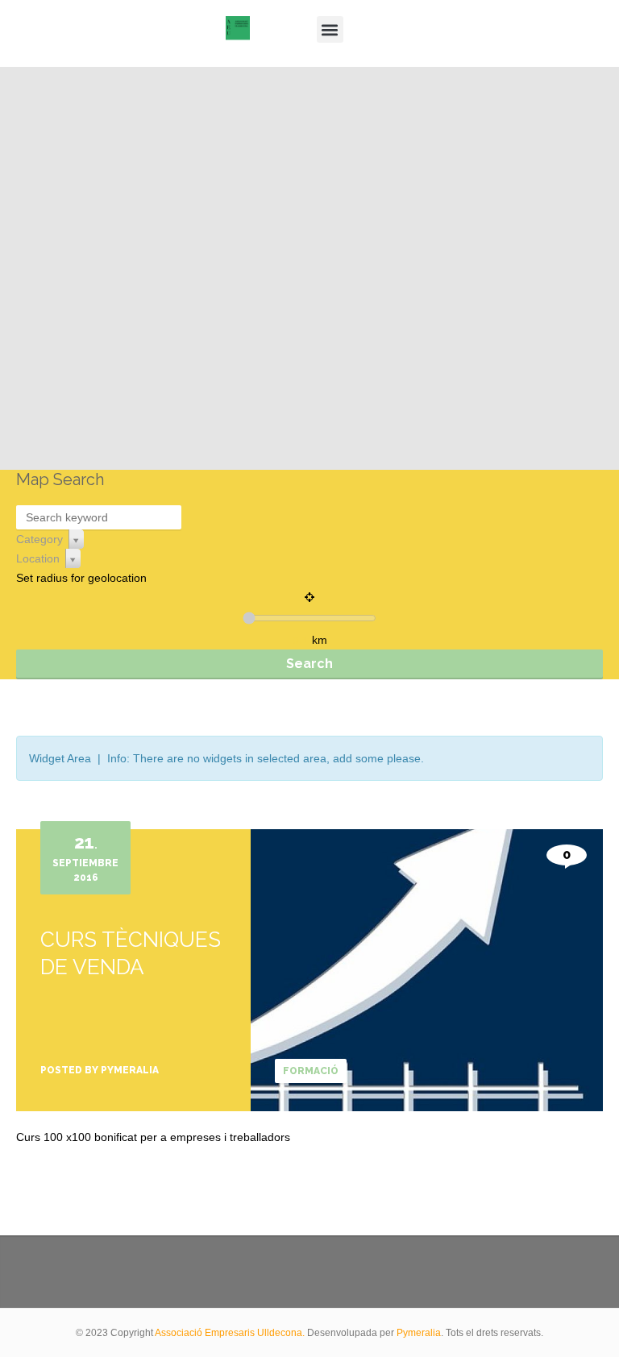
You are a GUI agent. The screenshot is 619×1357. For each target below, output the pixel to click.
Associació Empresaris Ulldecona (228, 1332)
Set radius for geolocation (81, 577)
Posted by (99, 1070)
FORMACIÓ (311, 1071)
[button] (330, 29)
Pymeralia (419, 1332)
